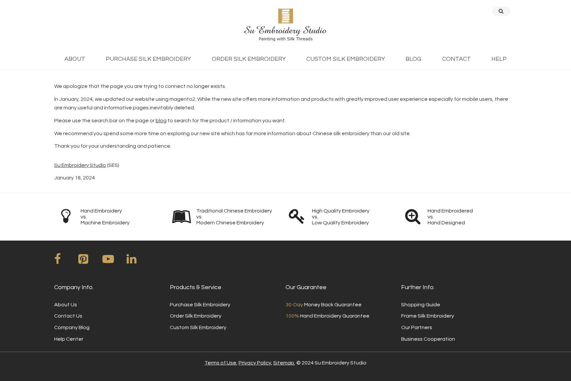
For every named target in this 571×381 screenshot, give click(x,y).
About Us (65, 304)
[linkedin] (138, 261)
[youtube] (114, 261)
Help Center (68, 339)
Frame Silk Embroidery (427, 316)
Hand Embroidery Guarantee (327, 316)
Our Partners (416, 327)
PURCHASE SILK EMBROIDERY (148, 59)
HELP (499, 59)
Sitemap (283, 362)
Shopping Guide (420, 304)
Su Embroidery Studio (80, 165)
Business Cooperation (428, 339)
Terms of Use (220, 362)
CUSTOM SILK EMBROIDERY (345, 59)
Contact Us (68, 316)
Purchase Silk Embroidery (200, 304)
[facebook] (65, 261)
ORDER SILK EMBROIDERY (249, 59)
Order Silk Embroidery (195, 316)
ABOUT (74, 59)
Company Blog (72, 327)
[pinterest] (89, 261)
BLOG (413, 59)
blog (161, 120)
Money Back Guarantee (324, 304)
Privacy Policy (255, 362)
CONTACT (456, 59)
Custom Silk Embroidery (198, 327)
